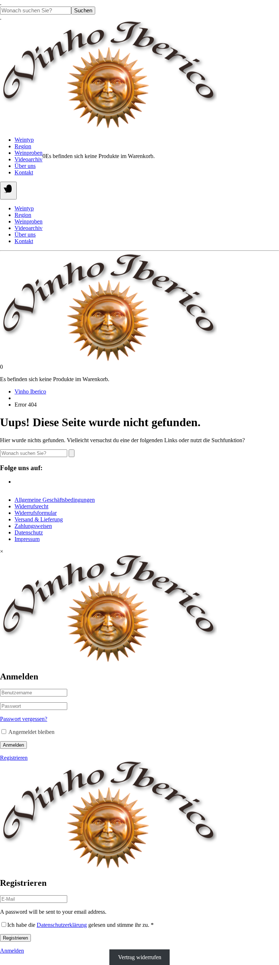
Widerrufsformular (36, 513)
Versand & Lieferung (39, 519)
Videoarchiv (29, 159)
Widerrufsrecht (31, 506)
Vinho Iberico (30, 391)
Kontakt (24, 172)
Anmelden (13, 745)
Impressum (27, 539)
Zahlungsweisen (33, 526)
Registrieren (14, 758)
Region (23, 146)
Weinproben (29, 153)
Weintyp (24, 140)
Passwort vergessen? (23, 719)
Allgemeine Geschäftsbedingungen (55, 500)
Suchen (83, 10)
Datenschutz (29, 532)
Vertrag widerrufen (139, 957)
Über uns (25, 166)
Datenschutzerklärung (62, 925)
